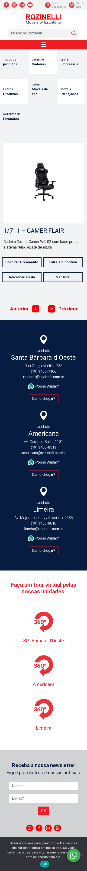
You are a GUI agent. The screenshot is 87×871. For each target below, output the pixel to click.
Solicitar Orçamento (21, 262)
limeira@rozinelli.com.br (43, 529)
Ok (43, 811)
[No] (81, 854)
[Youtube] (57, 828)
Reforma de (12, 116)
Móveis (69, 91)
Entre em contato (63, 262)
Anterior (23, 309)
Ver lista (63, 277)
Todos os (10, 62)
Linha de (39, 62)
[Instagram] (29, 828)
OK (44, 864)
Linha (70, 62)
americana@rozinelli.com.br (43, 453)
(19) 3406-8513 (43, 447)
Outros (10, 91)
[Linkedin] (48, 828)
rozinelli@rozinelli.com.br (43, 377)
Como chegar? (43, 398)
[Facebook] (39, 828)
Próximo (63, 309)
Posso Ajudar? (47, 386)
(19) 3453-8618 (43, 523)
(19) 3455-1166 (43, 371)
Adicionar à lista (22, 277)
